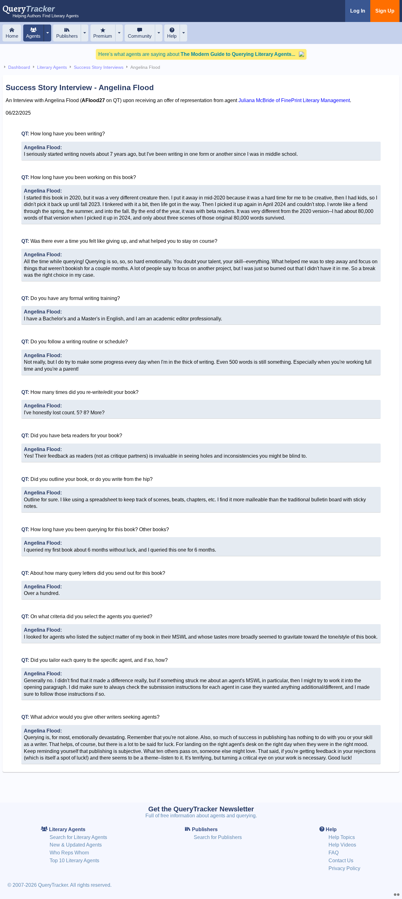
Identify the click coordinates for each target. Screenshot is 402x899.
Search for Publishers (218, 837)
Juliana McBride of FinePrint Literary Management (294, 100)
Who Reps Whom (69, 852)
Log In (357, 11)
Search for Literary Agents (78, 837)
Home (12, 36)
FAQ (334, 852)
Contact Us (341, 860)
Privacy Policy (344, 868)
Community (140, 36)
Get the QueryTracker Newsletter (201, 809)
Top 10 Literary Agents (74, 860)
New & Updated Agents (76, 844)
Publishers (67, 36)
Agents (33, 36)
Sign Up (384, 11)
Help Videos (342, 844)
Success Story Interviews (98, 67)
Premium (102, 36)
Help (172, 36)
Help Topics (342, 837)
